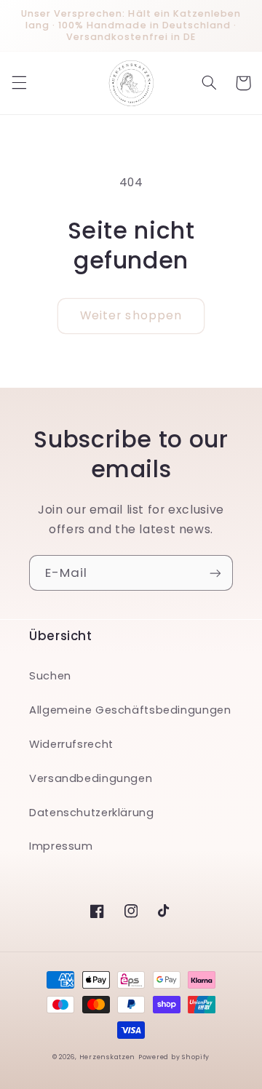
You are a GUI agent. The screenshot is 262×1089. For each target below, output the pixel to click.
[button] (19, 83)
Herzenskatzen (107, 1057)
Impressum (61, 846)
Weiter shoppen (131, 315)
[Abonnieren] (215, 573)
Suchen (50, 676)
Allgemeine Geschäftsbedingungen (130, 710)
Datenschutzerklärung (91, 812)
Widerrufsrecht (71, 744)
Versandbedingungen (90, 778)
